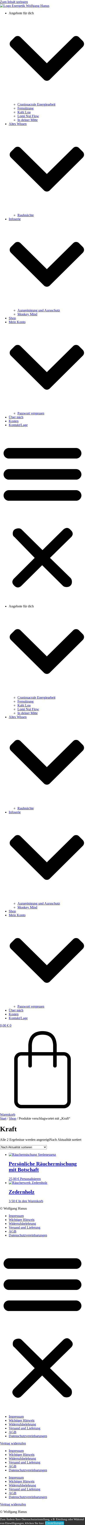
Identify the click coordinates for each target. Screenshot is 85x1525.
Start (3, 1118)
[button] (42, 515)
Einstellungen (54, 1523)
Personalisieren (30, 1179)
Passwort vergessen (30, 413)
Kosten (14, 421)
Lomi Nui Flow (28, 116)
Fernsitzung (25, 108)
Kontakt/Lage (18, 425)
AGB (12, 1231)
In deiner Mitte (27, 120)
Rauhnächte (25, 215)
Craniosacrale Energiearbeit (36, 104)
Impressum (16, 1216)
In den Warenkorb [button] (30, 1201)
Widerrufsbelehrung (22, 1223)
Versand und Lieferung (24, 1227)
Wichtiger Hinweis (21, 1220)
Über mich (16, 417)
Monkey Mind (27, 314)
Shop (12, 318)
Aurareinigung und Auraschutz (38, 310)
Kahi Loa (24, 112)
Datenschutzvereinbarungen (28, 1235)
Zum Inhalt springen (14, 2)
